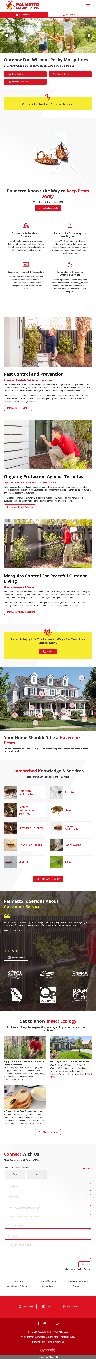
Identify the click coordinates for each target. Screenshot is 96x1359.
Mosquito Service (20, 87)
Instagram (57, 1328)
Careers (50, 1311)
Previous (7, 35)
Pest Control (17, 79)
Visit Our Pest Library (50, 884)
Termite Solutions (48, 1286)
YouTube (45, 1328)
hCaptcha (86, 1274)
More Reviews (18, 963)
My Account (28, 1311)
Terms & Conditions (55, 1347)
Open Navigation (88, 6)
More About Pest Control (18, 413)
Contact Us (78, 1291)
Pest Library (72, 1311)
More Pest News (50, 1137)
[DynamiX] (48, 1355)
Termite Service (64, 79)
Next (89, 35)
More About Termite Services (20, 512)
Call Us (51, 656)
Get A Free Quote (50, 213)
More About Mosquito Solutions (21, 617)
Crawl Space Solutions (18, 1291)
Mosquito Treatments (78, 1286)
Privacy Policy (38, 1347)
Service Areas (48, 1291)
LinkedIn (51, 1328)
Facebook (39, 1328)
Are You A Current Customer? (17, 1173)
